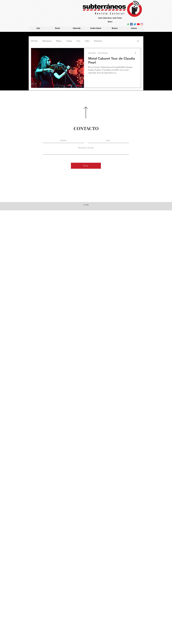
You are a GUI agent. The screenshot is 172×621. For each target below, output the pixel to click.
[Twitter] (135, 24)
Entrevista (98, 41)
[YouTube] (138, 24)
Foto (78, 41)
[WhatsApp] (128, 24)
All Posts (34, 41)
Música (59, 41)
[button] (138, 41)
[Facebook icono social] (131, 24)
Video (87, 41)
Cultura (69, 41)
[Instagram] (141, 24)
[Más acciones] (136, 52)
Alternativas (46, 41)
